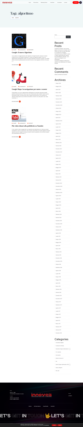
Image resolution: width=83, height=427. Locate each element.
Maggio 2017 (58, 317)
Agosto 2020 (58, 195)
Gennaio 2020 (58, 217)
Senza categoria (59, 367)
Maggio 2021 (58, 167)
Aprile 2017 (58, 320)
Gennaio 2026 (58, 98)
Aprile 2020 (58, 208)
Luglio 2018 (58, 273)
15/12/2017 (31, 86)
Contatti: (11, 396)
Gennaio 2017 (58, 329)
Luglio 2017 (58, 311)
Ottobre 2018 (58, 264)
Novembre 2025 (59, 105)
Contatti (65, 2)
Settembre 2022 (59, 120)
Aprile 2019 (58, 245)
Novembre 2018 (59, 261)
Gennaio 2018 (58, 292)
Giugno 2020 (58, 201)
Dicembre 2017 (59, 295)
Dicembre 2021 (59, 148)
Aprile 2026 (58, 89)
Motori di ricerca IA (59, 358)
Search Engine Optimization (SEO (62, 364)
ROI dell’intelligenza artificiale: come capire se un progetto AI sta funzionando (62, 58)
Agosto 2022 (58, 123)
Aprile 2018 (58, 283)
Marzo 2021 (58, 173)
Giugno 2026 (58, 83)
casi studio (45, 406)
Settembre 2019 (59, 230)
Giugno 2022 (58, 130)
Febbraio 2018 (58, 289)
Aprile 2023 (58, 117)
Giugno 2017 (58, 314)
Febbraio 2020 (59, 214)
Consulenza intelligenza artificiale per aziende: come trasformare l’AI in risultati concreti (63, 62)
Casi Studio (52, 2)
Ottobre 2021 (58, 155)
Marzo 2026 (58, 92)
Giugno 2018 (58, 276)
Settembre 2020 (59, 192)
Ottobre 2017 (58, 301)
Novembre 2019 (59, 223)
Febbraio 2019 (58, 251)
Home (30, 2)
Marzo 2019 (58, 248)
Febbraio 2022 (59, 142)
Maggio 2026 (58, 86)
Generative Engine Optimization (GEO (63, 348)
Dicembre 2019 (59, 220)
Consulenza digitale (59, 342)
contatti (52, 406)
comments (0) (22, 49)
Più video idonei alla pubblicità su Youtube (27, 126)
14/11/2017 (31, 123)
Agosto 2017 (58, 308)
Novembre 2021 (59, 151)
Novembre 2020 (59, 186)
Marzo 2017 (58, 323)
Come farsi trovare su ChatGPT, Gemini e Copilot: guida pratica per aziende (62, 54)
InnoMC (14, 49)
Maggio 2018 (58, 279)
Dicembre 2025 (59, 102)
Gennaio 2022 (58, 145)
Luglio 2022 (58, 127)
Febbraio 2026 (59, 95)
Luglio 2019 (58, 236)
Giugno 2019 (58, 239)
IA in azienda (58, 352)
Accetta (54, 425)
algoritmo (17, 17)
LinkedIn (70, 395)
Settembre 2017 (59, 304)
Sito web (57, 370)
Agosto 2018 (58, 270)
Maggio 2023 (58, 114)
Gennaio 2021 (58, 180)
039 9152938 (16, 397)
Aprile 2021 (58, 170)
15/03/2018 (31, 49)
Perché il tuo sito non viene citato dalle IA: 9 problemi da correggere (62, 52)
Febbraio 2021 (58, 176)
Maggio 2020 (58, 205)
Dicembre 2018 (59, 258)
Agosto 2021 (58, 158)
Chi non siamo (35, 2)
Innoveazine (59, 2)
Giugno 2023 (58, 111)
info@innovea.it (16, 399)
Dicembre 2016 (59, 332)
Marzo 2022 (58, 139)
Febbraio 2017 (58, 326)
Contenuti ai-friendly (60, 345)
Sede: (11, 390)
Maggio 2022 (58, 133)
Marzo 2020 (58, 211)
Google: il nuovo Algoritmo (22, 52)
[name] (7, 3)
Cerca (56, 34)
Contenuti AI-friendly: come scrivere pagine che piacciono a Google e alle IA (62, 49)
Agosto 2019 (58, 233)
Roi (56, 361)
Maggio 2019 (58, 242)
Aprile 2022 (58, 136)
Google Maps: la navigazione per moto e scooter (29, 89)
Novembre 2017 (59, 298)
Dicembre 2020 (59, 183)
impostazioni (47, 425)
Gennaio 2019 (58, 255)
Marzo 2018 (58, 286)
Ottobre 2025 (58, 108)
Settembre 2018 (59, 267)
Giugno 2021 (58, 164)
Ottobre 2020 (58, 189)
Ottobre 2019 (58, 226)
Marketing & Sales (44, 2)
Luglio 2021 (58, 161)
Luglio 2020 (58, 198)
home (30, 406)
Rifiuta (60, 425)
